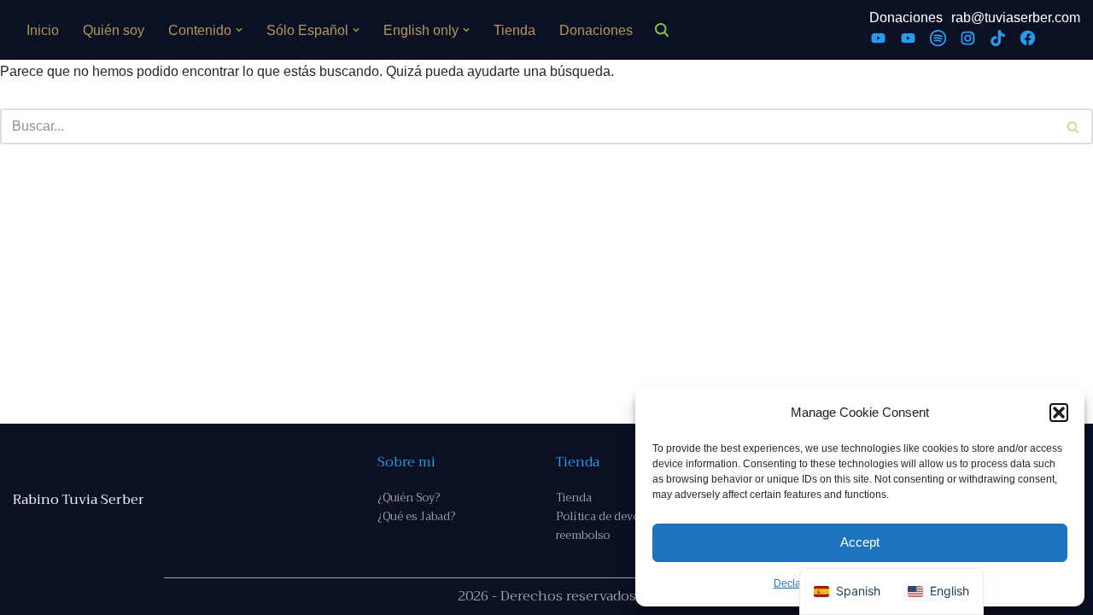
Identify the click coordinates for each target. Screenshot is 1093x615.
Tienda (514, 30)
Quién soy (113, 30)
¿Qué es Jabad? (416, 516)
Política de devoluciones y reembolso (624, 526)
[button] (1058, 412)
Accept (860, 542)
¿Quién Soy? (408, 497)
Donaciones (596, 30)
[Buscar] (662, 30)
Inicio (42, 30)
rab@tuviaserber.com (1015, 17)
